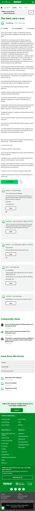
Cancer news (22, 419)
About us (4, 463)
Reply (10, 208)
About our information (22, 496)
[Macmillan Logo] (7, 483)
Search (8, 7)
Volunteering (5, 454)
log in (21, 182)
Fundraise (4, 446)
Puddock (8, 190)
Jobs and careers (23, 436)
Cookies (19, 494)
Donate (17, 410)
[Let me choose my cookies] (3, 508)
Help (19, 422)
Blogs (20, 7)
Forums (14, 7)
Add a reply (9, 181)
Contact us (21, 433)
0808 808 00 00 (17, 477)
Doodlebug (9, 23)
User (33, 2)
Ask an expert (5, 425)
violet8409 (9, 296)
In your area (4, 443)
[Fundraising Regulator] (20, 483)
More (5, 2)
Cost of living (5, 438)
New (31, 12)
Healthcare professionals (8, 457)
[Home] (17, 2)
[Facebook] (11, 489)
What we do (21, 439)
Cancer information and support (8, 434)
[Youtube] (19, 489)
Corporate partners (23, 445)
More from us (6, 430)
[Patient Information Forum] (30, 483)
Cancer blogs (5, 422)
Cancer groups (5, 419)
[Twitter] (15, 489)
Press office (21, 447)
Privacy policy (4, 498)
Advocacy (4, 452)
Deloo (7, 267)
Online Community (8, 415)
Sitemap (20, 425)
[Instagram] (23, 489)
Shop (3, 460)
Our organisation (23, 442)
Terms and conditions (5, 496)
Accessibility (20, 498)
